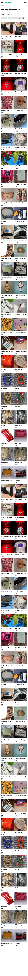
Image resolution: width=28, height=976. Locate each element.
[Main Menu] (2, 2)
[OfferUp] (7, 2)
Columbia (4, 5)
